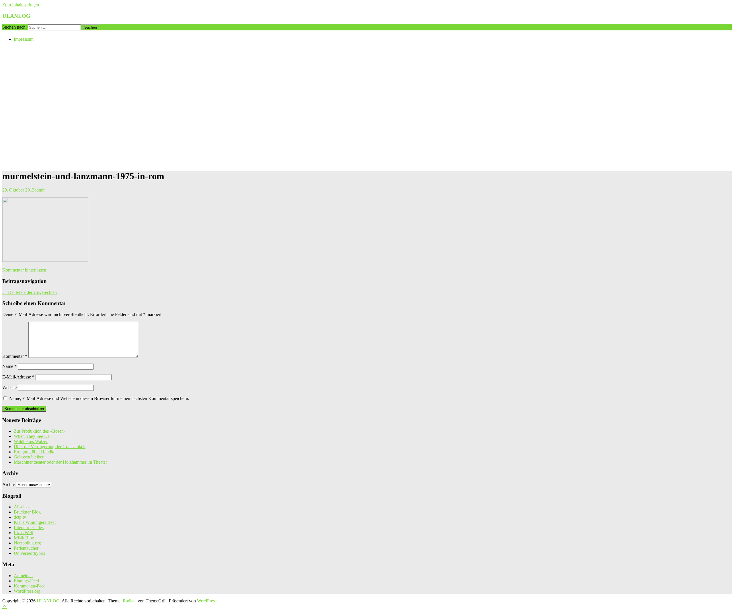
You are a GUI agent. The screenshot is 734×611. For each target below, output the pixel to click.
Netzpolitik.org (27, 542)
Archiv (8, 484)
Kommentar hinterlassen (24, 270)
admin (40, 190)
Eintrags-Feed (26, 580)
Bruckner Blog (27, 512)
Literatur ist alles (29, 527)
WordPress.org (27, 591)
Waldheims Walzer (31, 441)
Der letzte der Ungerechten (29, 292)
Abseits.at (23, 506)
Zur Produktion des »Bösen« (40, 431)
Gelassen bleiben (29, 456)
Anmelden (23, 575)
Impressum (24, 39)
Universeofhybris (29, 553)
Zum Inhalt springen (20, 4)
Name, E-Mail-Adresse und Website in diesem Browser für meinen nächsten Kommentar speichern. (99, 398)
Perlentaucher (26, 548)
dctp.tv (20, 517)
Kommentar (14, 356)
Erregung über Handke (34, 451)
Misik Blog (24, 537)
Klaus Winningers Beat (35, 522)
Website (9, 387)
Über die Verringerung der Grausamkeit (49, 446)
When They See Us (31, 436)
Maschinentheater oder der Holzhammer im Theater (60, 462)
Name (9, 366)
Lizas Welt (23, 532)
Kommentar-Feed (30, 585)
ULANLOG (16, 16)
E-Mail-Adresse (18, 376)
